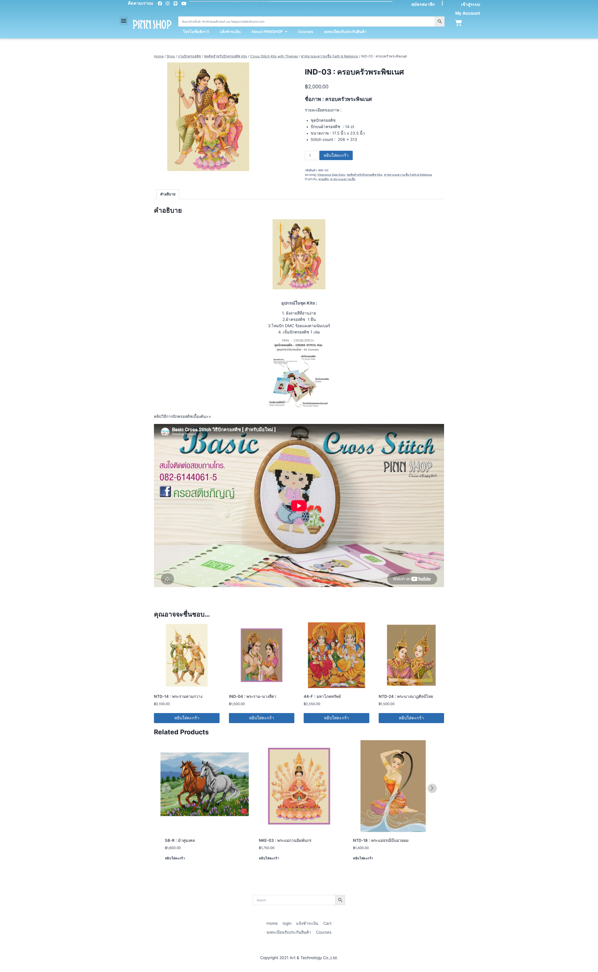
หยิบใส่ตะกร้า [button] (186, 717)
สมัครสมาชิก (423, 4)
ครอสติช (323, 179)
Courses (305, 31)
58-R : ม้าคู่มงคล (180, 840)
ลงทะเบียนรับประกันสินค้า (345, 31)
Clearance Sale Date (331, 174)
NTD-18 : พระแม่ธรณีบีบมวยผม (381, 840)
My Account (467, 13)
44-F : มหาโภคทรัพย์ (322, 696)
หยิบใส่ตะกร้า (336, 155)
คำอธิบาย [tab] (167, 194)
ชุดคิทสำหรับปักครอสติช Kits (364, 174)
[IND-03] (208, 116)
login (287, 923)
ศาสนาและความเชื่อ (342, 179)
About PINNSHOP (267, 31)
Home (272, 923)
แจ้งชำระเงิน (230, 31)
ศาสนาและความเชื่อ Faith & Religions (408, 174)
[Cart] (458, 22)
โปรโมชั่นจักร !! (196, 31)
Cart (327, 923)
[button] (123, 20)
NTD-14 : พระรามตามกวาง (178, 696)
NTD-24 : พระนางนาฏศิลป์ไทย (406, 696)
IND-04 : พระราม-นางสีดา (252, 696)
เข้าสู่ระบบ (470, 4)
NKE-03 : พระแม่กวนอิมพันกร (285, 840)
